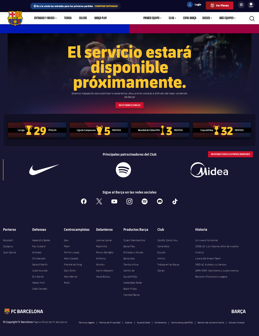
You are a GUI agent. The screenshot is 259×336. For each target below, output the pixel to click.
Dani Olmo (70, 270)
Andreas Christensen (39, 255)
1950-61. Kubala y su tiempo (210, 264)
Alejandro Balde (41, 240)
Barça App (129, 258)
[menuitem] (251, 4)
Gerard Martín (40, 264)
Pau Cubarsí (39, 246)
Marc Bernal (70, 276)
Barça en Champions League (211, 276)
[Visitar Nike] (44, 169)
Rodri (67, 282)
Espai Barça (189, 18)
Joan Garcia (9, 252)
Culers (83, 18)
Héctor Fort (38, 282)
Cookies (128, 322)
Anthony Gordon (101, 261)
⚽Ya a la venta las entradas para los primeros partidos (75, 6)
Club (171, 18)
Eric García (38, 276)
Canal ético (163, 246)
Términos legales (87, 322)
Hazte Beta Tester (132, 282)
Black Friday (130, 288)
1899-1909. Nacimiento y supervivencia (217, 270)
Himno (161, 258)
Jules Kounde (39, 270)
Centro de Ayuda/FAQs (130, 273)
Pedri (67, 246)
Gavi (66, 240)
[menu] (251, 5)
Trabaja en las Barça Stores (168, 267)
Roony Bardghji (104, 252)
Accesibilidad (143, 322)
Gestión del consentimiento (211, 322)
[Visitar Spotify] (123, 169)
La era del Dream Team (208, 258)
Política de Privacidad (109, 322)
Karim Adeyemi (104, 270)
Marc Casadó (71, 258)
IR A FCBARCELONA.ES (129, 105)
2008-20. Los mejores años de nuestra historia (217, 249)
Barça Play (100, 18)
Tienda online (130, 264)
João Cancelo (39, 288)
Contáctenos (161, 322)
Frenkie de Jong (73, 264)
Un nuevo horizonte (206, 240)
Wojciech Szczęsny (8, 243)
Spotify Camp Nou (167, 240)
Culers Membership (134, 240)
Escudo (161, 252)
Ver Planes (222, 5)
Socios (206, 18)
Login (195, 5)
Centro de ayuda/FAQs (182, 322)
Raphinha (101, 246)
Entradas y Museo (44, 18)
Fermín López (71, 252)
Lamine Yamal (104, 240)
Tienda (67, 18)
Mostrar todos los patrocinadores (230, 154)
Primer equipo (151, 18)
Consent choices (237, 322)
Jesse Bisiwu (103, 276)
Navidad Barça (131, 294)
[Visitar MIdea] (209, 169)
